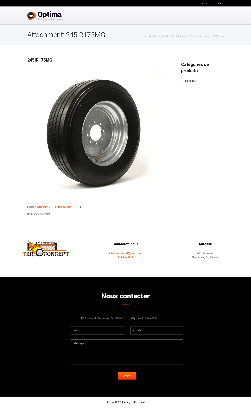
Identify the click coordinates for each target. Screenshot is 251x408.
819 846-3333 (125, 257)
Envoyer (127, 375)
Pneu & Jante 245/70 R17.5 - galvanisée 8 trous (175, 36)
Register (205, 3)
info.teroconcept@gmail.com (125, 253)
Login (218, 3)
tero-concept (64, 207)
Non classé (190, 80)
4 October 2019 (42, 207)
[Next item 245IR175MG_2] (127, 134)
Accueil (148, 36)
